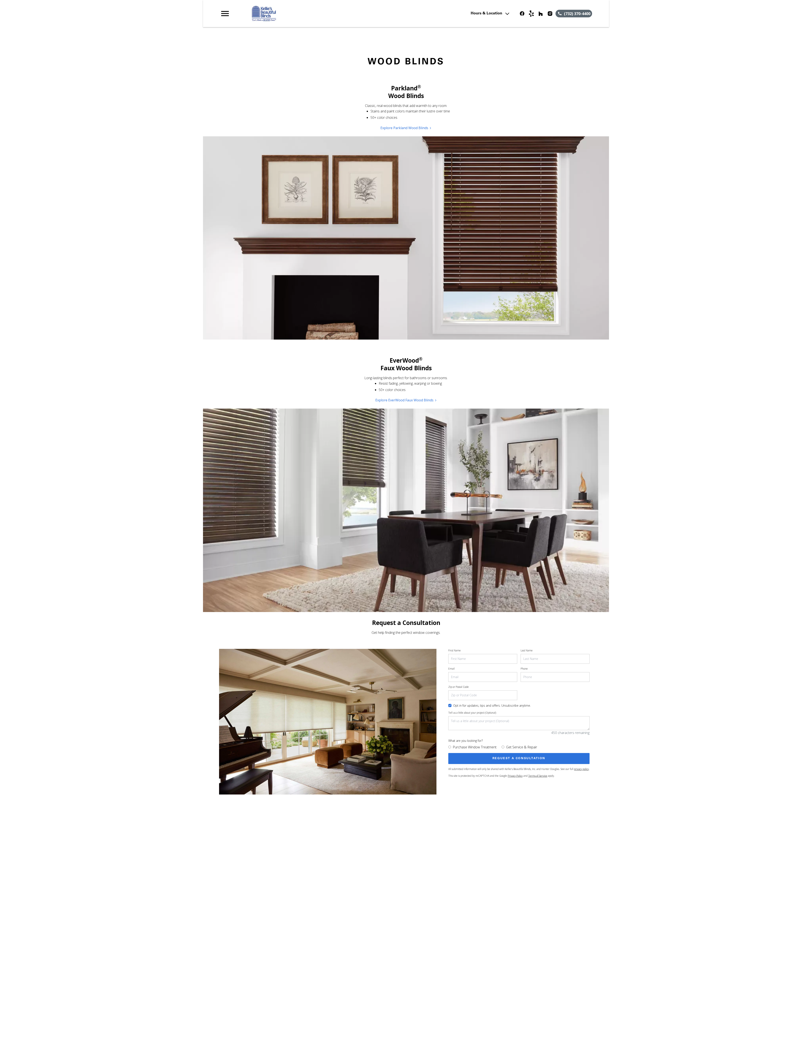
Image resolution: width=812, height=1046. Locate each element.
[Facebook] (522, 13)
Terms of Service (537, 776)
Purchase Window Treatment (475, 747)
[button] (225, 13)
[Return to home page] (307, 13)
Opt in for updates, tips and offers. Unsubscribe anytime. (492, 705)
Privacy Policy (515, 776)
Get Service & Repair (521, 747)
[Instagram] (550, 13)
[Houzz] (541, 13)
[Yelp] (531, 13)
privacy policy (581, 769)
